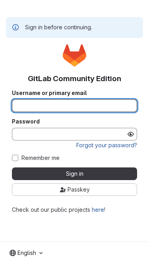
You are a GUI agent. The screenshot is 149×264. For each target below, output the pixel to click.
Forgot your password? (106, 145)
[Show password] (130, 134)
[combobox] (26, 253)
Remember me (40, 158)
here (98, 209)
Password (26, 121)
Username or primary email (49, 93)
